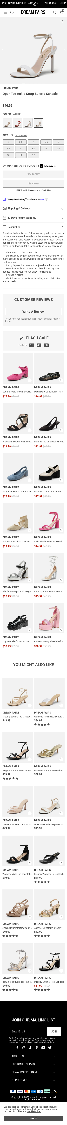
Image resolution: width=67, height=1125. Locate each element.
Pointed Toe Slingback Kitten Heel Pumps (49, 441)
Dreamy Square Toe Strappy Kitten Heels (22, 716)
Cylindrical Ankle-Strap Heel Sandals (49, 541)
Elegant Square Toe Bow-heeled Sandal (21, 770)
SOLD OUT (33, 174)
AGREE (33, 1118)
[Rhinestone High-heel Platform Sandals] (49, 618)
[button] (5, 12)
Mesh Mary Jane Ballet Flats (48, 391)
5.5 (20, 142)
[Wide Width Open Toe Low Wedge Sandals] (18, 418)
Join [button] (54, 1031)
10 (8, 155)
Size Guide (21, 135)
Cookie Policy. (34, 1111)
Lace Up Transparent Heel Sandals (49, 591)
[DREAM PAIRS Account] (54, 12)
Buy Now (33, 183)
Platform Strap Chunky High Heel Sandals (18, 591)
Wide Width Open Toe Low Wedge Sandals (18, 441)
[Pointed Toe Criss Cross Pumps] (18, 518)
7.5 (8, 148)
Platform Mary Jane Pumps (48, 491)
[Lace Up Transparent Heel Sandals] (49, 568)
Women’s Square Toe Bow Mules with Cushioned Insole (29, 824)
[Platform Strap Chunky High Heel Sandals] (18, 568)
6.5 (46, 142)
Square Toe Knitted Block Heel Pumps (18, 391)
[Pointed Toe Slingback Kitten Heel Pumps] (49, 418)
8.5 (33, 148)
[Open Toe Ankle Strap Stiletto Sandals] (7, 123)
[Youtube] (43, 1048)
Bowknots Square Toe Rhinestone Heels (22, 982)
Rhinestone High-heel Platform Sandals (49, 641)
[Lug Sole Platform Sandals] (18, 618)
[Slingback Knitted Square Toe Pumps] (18, 468)
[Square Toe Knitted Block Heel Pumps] (18, 368)
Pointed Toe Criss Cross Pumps (18, 541)
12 (33, 155)
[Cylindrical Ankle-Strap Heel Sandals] (49, 518)
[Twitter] (50, 1048)
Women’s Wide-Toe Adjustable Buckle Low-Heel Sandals (30, 874)
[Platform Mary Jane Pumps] (49, 468)
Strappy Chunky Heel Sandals (49, 982)
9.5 (58, 148)
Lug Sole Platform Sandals (16, 641)
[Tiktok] (30, 1048)
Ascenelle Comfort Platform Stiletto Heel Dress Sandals (30, 928)
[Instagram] (24, 1048)
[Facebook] (17, 1048)
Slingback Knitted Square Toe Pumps (18, 491)
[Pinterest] (37, 1048)
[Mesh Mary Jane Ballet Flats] (49, 368)
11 (21, 155)
